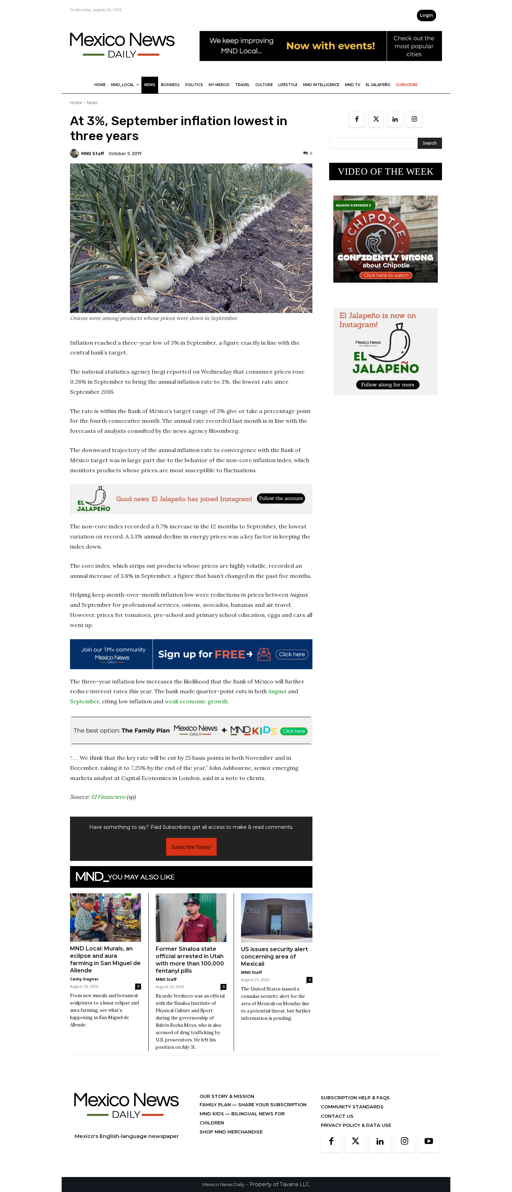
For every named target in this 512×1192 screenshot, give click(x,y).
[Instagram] (414, 119)
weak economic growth (196, 701)
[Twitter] (376, 119)
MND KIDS (212, 1113)
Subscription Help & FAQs (355, 1097)
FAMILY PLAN (216, 1104)
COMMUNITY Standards (352, 1106)
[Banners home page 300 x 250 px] (385, 288)
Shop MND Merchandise (231, 1131)
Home (76, 103)
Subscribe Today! (191, 847)
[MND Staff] (75, 153)
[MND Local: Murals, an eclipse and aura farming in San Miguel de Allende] (105, 917)
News (92, 103)
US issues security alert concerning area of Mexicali (274, 956)
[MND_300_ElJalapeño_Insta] (385, 400)
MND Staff (92, 153)
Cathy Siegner (84, 978)
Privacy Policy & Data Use (356, 1125)
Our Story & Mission (227, 1096)
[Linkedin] (395, 119)
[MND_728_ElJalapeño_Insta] (191, 499)
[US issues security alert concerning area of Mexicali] (276, 917)
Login (426, 15)
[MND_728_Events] (321, 66)
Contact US (337, 1116)
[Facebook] (357, 119)
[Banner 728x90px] (191, 731)
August (277, 691)
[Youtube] (428, 1141)
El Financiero (108, 796)
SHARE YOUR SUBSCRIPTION (272, 1104)
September (84, 701)
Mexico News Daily (223, 1184)
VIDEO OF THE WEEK (386, 171)
